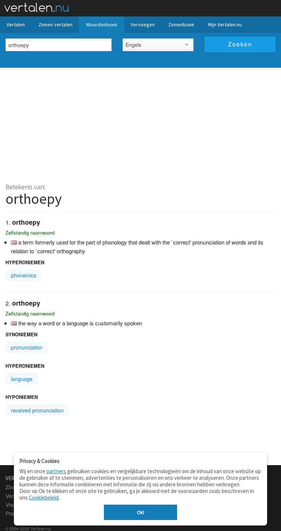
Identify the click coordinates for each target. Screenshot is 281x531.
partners (56, 471)
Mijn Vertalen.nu (225, 24)
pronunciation (26, 347)
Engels (133, 44)
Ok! (140, 512)
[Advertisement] (140, 122)
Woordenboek (101, 24)
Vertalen (16, 24)
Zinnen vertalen (55, 24)
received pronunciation (37, 410)
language (22, 378)
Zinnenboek (181, 24)
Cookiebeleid (44, 497)
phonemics (23, 275)
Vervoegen (143, 24)
